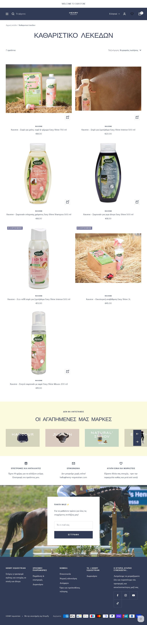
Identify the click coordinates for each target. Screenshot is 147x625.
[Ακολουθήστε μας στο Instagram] (125, 595)
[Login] (124, 14)
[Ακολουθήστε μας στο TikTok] (118, 603)
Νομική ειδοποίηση (68, 578)
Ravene (38, 126)
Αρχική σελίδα (11, 25)
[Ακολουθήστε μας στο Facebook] (118, 595)
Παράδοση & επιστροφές (38, 578)
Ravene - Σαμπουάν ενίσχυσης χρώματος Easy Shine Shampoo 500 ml (38, 214)
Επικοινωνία (65, 574)
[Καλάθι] (139, 14)
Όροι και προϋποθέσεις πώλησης (70, 590)
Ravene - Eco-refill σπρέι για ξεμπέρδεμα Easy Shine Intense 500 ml (38, 299)
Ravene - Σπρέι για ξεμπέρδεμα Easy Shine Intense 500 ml (108, 130)
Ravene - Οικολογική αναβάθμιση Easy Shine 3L (108, 299)
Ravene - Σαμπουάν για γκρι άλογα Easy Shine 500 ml (108, 214)
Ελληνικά (113, 14)
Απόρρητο (64, 583)
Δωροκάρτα (38, 584)
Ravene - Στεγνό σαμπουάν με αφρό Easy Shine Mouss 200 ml (39, 384)
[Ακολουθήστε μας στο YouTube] (133, 595)
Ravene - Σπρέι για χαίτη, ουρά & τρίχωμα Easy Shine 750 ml (39, 130)
